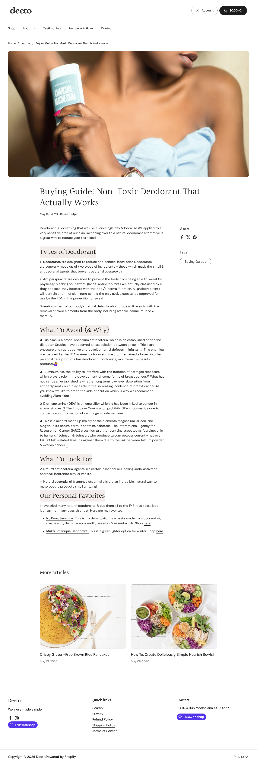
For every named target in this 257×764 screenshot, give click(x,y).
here (147, 523)
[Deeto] (21, 10)
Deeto (40, 757)
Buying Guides (195, 262)
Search (97, 708)
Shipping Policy (103, 725)
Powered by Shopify (61, 757)
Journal (25, 43)
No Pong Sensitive (59, 518)
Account (208, 10)
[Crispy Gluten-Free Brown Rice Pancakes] (83, 616)
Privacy (97, 714)
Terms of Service (104, 731)
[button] (233, 10)
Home (12, 43)
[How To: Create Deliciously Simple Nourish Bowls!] (174, 616)
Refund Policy (102, 719)
